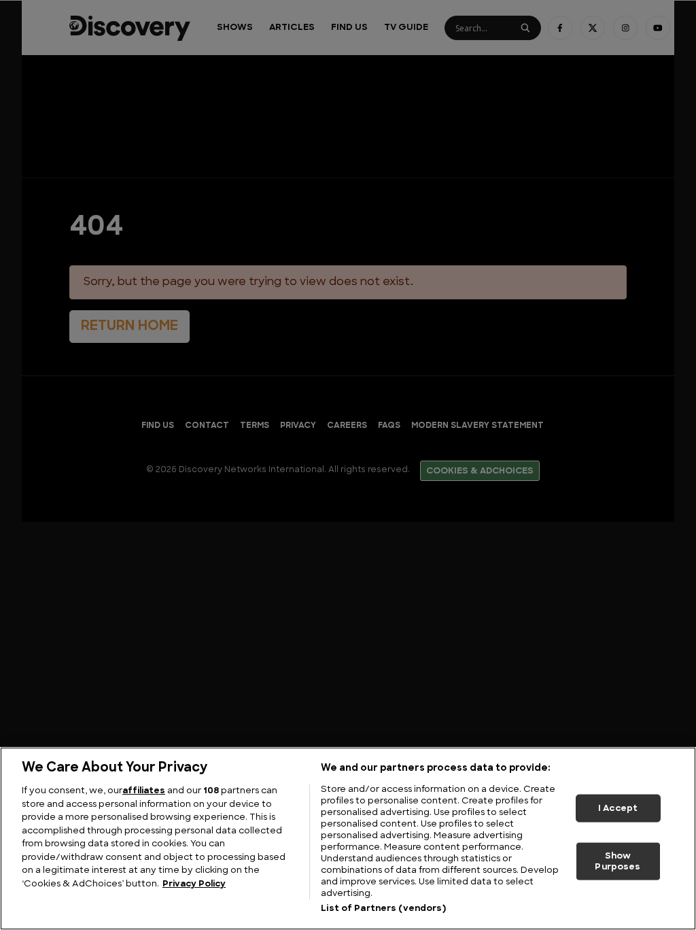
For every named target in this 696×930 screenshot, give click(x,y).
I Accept (618, 807)
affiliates (143, 790)
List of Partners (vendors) (383, 908)
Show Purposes (617, 861)
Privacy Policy (194, 884)
